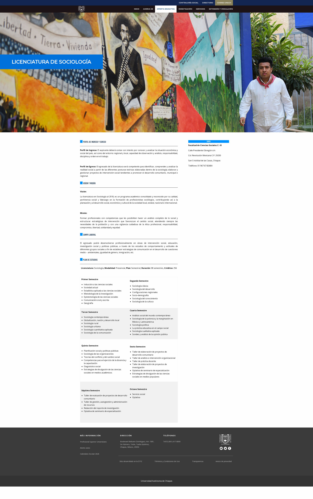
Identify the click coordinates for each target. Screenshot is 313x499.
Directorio (207, 3)
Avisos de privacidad (224, 461)
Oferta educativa (166, 9)
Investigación (185, 9)
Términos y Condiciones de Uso (167, 461)
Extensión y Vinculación (221, 9)
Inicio (136, 9)
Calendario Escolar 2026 (89, 454)
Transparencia (197, 461)
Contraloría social (188, 3)
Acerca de (148, 9)
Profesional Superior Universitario (93, 442)
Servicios (200, 9)
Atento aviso (85, 448)
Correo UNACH (224, 3)
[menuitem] (188, 2)
